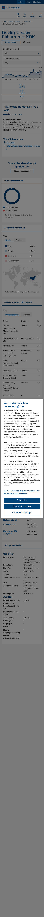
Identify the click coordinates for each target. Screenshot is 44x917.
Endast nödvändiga (22, 506)
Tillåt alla (22, 500)
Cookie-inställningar (22, 512)
